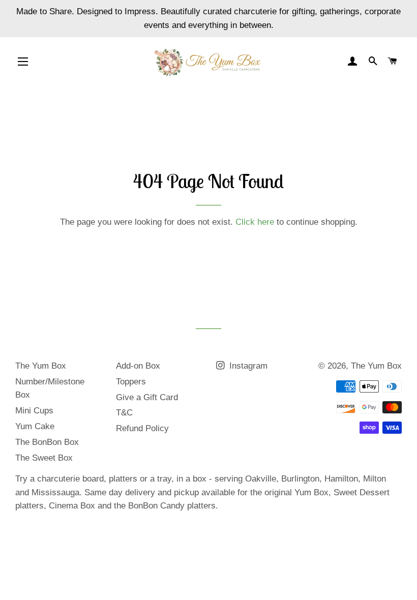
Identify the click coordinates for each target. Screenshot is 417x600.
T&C (124, 412)
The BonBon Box (47, 442)
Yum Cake (34, 426)
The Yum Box (40, 366)
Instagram (247, 366)
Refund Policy (142, 428)
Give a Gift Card (147, 397)
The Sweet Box (44, 458)
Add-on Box (138, 366)
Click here (254, 222)
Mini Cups (34, 410)
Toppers (131, 381)
